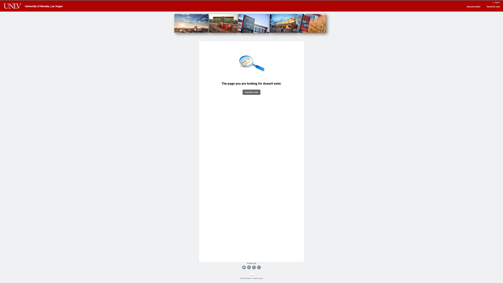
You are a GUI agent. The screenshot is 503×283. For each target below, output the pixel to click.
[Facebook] (259, 267)
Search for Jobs (493, 7)
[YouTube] (244, 267)
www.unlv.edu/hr (473, 7)
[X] (254, 267)
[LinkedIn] (249, 267)
